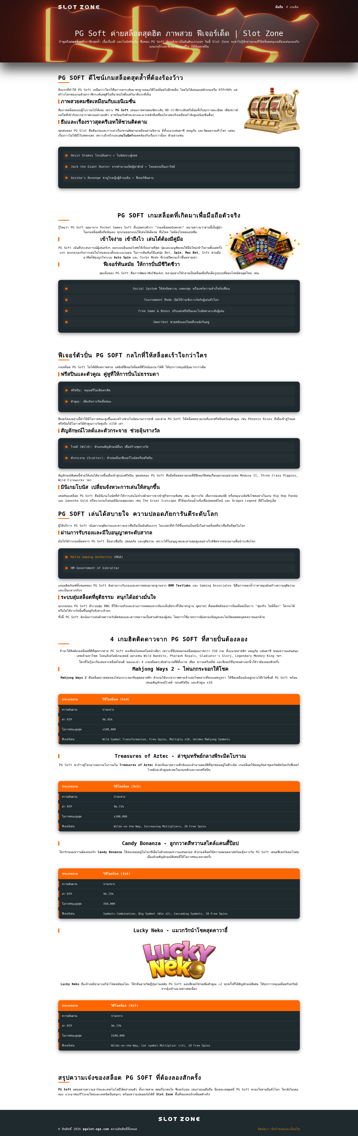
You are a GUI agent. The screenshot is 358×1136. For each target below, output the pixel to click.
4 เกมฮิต (292, 7)
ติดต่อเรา (264, 1129)
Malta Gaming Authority (91, 557)
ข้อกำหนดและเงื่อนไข (285, 1129)
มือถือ (279, 7)
